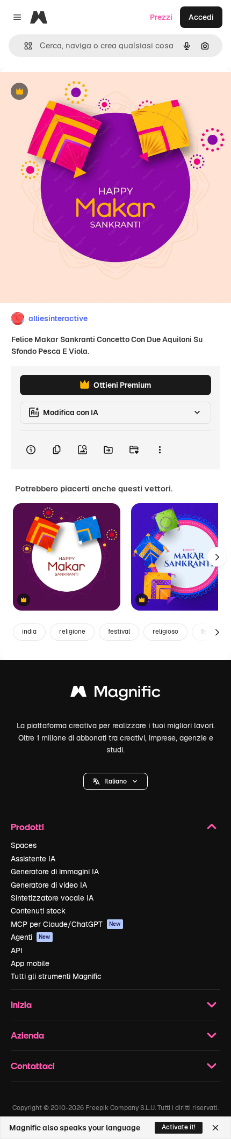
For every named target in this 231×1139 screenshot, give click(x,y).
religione (72, 631)
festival (119, 631)
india (29, 631)
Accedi (201, 17)
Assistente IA (33, 859)
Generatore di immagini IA (55, 871)
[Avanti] (217, 557)
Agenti (30, 937)
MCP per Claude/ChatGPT (66, 924)
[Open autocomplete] (24, 46)
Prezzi (161, 17)
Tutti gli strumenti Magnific (56, 976)
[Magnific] (115, 694)
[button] (115, 781)
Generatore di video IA (49, 885)
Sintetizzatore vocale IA (52, 898)
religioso (165, 631)
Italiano (115, 781)
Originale (71, 92)
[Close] (215, 1127)
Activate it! (179, 1127)
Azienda (27, 1035)
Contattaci (33, 1065)
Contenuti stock (38, 911)
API (17, 950)
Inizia (21, 1004)
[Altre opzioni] (159, 450)
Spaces (24, 845)
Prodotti (27, 826)
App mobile (30, 963)
